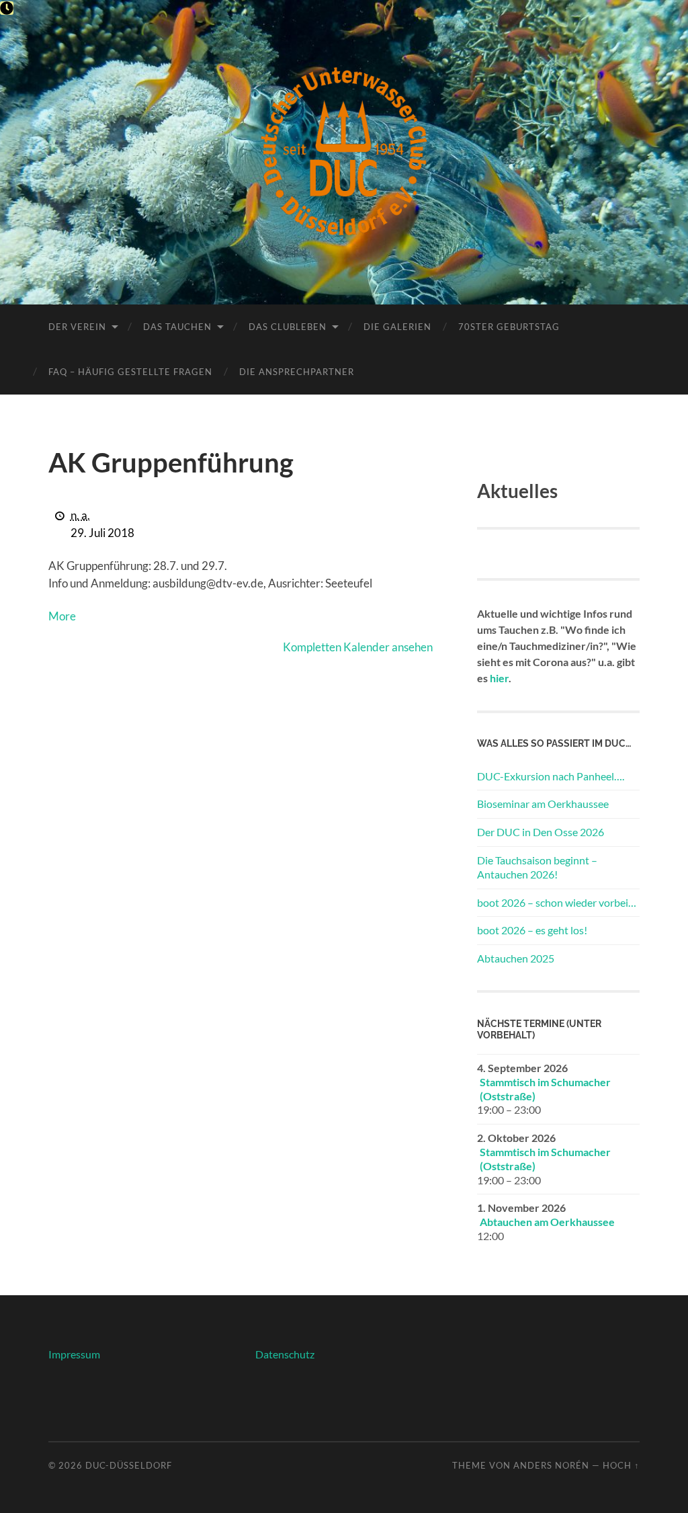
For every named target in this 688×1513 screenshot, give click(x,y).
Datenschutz (284, 1354)
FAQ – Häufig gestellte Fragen (130, 371)
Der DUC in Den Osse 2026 (540, 831)
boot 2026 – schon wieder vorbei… (556, 902)
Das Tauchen (177, 326)
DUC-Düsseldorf (128, 1465)
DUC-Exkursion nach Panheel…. (550, 776)
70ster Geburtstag (509, 326)
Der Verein (77, 326)
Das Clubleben (288, 326)
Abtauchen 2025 (515, 958)
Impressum (74, 1354)
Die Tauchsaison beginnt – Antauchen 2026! (537, 867)
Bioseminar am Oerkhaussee (543, 803)
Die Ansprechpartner (296, 371)
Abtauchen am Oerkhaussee (547, 1221)
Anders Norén (551, 1465)
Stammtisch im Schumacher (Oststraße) (545, 1088)
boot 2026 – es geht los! (532, 930)
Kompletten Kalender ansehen (358, 647)
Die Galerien (397, 326)
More (62, 616)
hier (499, 677)
